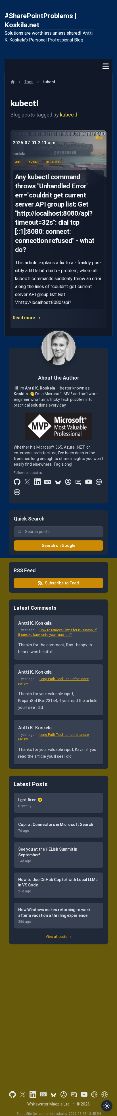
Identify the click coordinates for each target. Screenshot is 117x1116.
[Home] (13, 82)
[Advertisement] (58, 1009)
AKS (18, 162)
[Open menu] (105, 66)
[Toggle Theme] (106, 1105)
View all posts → (59, 937)
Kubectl (53, 162)
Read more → (27, 317)
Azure (33, 162)
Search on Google (58, 545)
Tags (29, 82)
